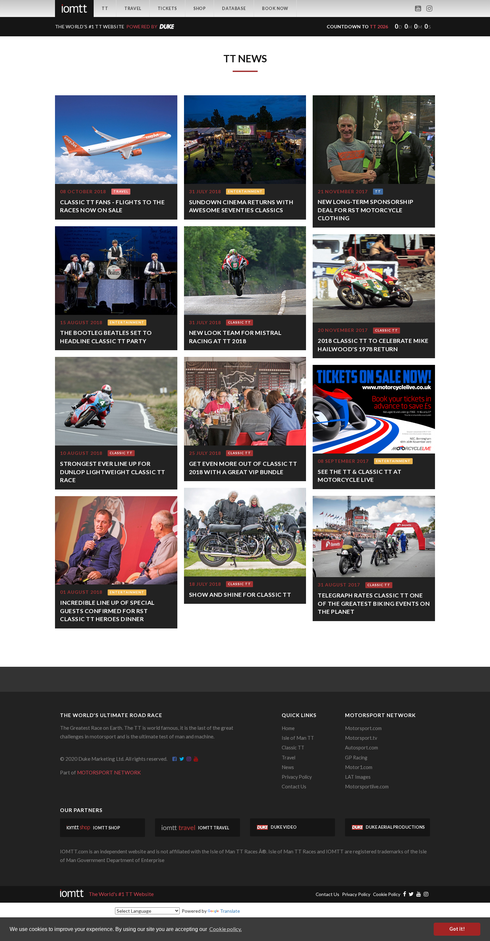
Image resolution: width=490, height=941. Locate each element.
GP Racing (356, 757)
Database (234, 8)
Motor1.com (358, 767)
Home (288, 728)
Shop (199, 8)
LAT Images (358, 777)
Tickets (167, 8)
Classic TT (293, 747)
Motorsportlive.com (367, 786)
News (288, 767)
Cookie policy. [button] (225, 929)
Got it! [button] (457, 929)
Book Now (275, 8)
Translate (230, 911)
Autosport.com (361, 747)
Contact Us (294, 786)
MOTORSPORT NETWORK (109, 772)
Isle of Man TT (298, 738)
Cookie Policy (386, 894)
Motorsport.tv (361, 738)
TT (105, 8)
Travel (132, 8)
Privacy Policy (297, 777)
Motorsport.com (363, 728)
